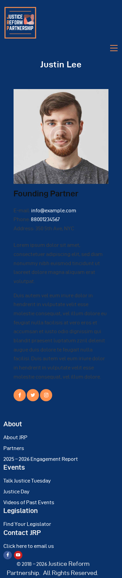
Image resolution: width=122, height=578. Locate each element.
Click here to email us (28, 546)
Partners (13, 448)
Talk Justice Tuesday (27, 481)
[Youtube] (18, 555)
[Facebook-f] (7, 555)
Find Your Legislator (27, 524)
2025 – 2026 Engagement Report (40, 459)
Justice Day (16, 491)
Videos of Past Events (28, 502)
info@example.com (53, 210)
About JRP (15, 437)
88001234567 (45, 219)
